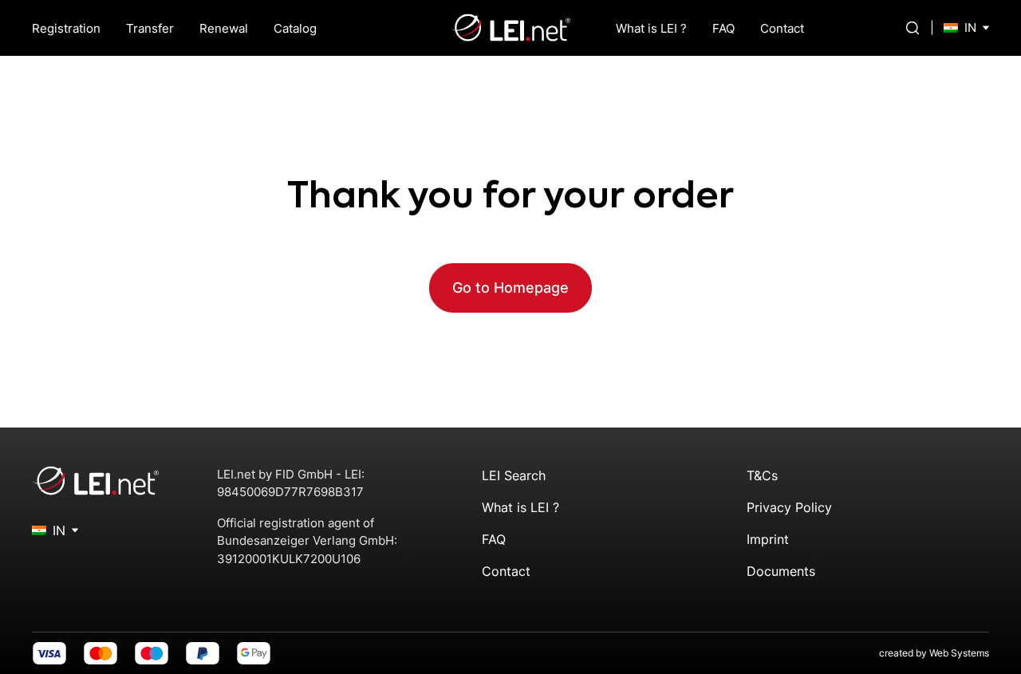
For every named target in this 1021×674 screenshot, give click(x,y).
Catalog (295, 28)
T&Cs (762, 475)
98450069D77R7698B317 (290, 491)
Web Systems (959, 653)
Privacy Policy (789, 507)
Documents (781, 571)
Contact (782, 28)
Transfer (150, 28)
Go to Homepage (510, 287)
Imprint (768, 539)
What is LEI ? (651, 28)
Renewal (223, 28)
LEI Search (514, 475)
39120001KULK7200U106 (289, 558)
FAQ (723, 28)
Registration (66, 28)
